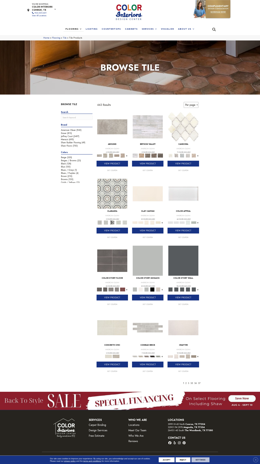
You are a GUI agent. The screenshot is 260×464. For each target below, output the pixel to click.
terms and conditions (92, 461)
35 (192, 383)
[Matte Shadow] (112, 260)
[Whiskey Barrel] (141, 155)
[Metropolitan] (112, 193)
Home (46, 37)
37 (199, 383)
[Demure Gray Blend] (176, 155)
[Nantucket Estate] (148, 155)
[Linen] (140, 356)
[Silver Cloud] (193, 222)
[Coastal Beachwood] (148, 126)
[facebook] (170, 443)
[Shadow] (183, 260)
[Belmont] (106, 222)
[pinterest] (184, 443)
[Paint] (158, 222)
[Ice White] (140, 289)
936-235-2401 (41, 12)
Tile (64, 37)
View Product (112, 163)
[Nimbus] (112, 126)
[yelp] (175, 443)
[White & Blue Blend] (182, 155)
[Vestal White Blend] (183, 126)
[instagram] (179, 443)
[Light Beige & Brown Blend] (193, 155)
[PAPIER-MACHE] (183, 327)
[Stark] (152, 356)
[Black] (152, 289)
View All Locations (39, 15)
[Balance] (148, 260)
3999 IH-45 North (176, 424)
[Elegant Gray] (116, 356)
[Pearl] (183, 193)
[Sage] (158, 356)
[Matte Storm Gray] (110, 289)
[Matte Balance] (146, 289)
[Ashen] (116, 155)
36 (195, 383)
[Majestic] (118, 222)
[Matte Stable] (158, 289)
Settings (200, 459)
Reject (183, 459)
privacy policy (70, 461)
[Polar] (148, 327)
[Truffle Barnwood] (160, 155)
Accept (166, 459)
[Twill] (182, 356)
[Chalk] (148, 193)
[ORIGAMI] (193, 356)
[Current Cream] (112, 327)
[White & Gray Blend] (187, 155)
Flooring (56, 37)
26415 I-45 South (190, 430)
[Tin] (146, 356)
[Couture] (112, 222)
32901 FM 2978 (186, 427)
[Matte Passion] (122, 289)
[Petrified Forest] (154, 155)
